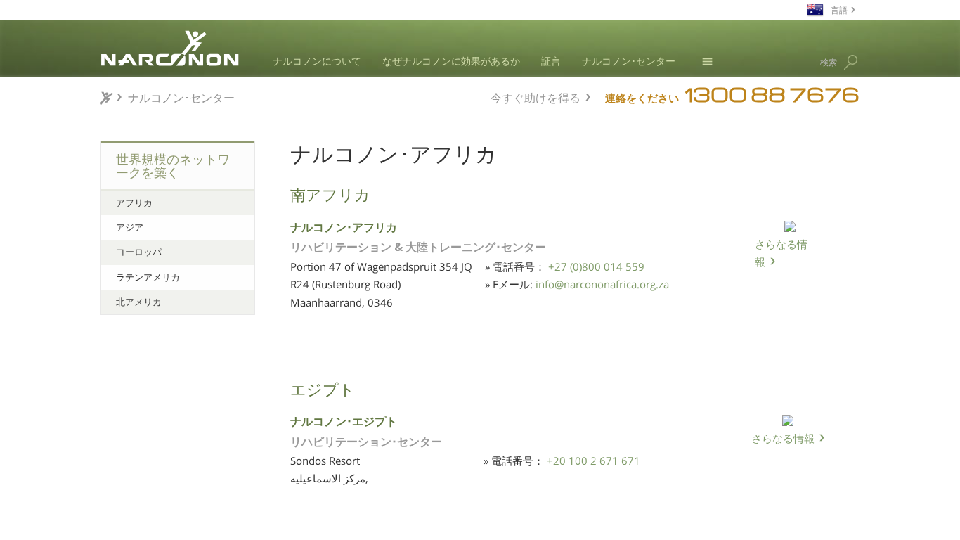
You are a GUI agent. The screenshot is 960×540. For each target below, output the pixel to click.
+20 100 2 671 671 (593, 461)
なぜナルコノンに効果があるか (451, 61)
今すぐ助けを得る (535, 96)
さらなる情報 (781, 253)
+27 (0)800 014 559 (596, 266)
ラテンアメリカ (148, 277)
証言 (551, 61)
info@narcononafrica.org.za (602, 284)
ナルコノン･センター (628, 61)
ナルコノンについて (317, 61)
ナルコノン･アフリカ (343, 226)
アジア (129, 227)
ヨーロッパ (139, 251)
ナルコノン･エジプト (343, 420)
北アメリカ (139, 301)
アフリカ (134, 202)
